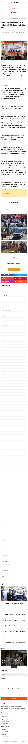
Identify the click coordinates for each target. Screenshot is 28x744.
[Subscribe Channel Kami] (7, 278)
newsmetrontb (14, 741)
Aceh (3, 289)
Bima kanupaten (6, 310)
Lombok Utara (6, 430)
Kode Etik (4, 718)
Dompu (4, 328)
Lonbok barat (5, 442)
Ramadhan (5, 549)
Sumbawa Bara (6, 558)
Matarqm (4, 495)
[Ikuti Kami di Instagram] (7, 281)
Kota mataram (6, 382)
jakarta (4, 346)
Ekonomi (4, 331)
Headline (4, 334)
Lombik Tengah (6, 403)
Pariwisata (5, 532)
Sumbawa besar (6, 564)
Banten (4, 301)
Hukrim (4, 337)
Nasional (4, 517)
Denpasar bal (5, 322)
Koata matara (5, 367)
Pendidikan (5, 534)
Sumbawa (4, 555)
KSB (19, 32)
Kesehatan (5, 361)
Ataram (4, 292)
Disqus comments (14, 269)
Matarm (4, 493)
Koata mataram (6, 370)
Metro (4, 510)
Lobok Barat (5, 397)
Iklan (3, 340)
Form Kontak (5, 731)
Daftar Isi (4, 729)
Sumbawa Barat (6, 561)
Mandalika (5, 469)
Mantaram (5, 472)
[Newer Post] (12, 258)
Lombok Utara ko (6, 433)
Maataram (5, 466)
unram (4, 579)
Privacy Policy (5, 721)
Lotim (3, 460)
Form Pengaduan (6, 733)
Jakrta (4, 349)
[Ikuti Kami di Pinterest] (20, 278)
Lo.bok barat (5, 391)
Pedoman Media (6, 719)
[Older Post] (16, 258)
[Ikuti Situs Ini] (20, 281)
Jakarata (4, 343)
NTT (3, 523)
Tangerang (5, 570)
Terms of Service (6, 723)
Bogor (4, 316)
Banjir (4, 298)
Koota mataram (6, 373)
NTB (3, 519)
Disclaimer (4, 716)
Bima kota (4, 313)
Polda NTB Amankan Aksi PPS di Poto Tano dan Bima (13, 224)
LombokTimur (5, 436)
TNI (3, 576)
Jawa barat (5, 352)
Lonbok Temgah (6, 445)
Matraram (5, 502)
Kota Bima (4, 379)
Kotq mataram (6, 385)
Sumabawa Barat (6, 552)
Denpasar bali (6, 325)
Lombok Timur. (6, 427)
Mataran (4, 490)
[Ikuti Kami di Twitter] (20, 275)
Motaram (4, 514)
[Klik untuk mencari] (26, 2)
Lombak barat (6, 400)
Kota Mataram (6, 376)
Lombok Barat (6, 415)
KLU (3, 364)
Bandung (4, 295)
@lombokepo (6, 193)
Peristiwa (4, 538)
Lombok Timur (6, 424)
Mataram (4, 484)
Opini (3, 525)
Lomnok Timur (6, 439)
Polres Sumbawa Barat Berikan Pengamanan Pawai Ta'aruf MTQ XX (12, 237)
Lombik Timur (5, 406)
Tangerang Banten (7, 573)
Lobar (4, 394)
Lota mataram (6, 454)
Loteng (4, 457)
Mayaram (4, 508)
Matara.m (4, 481)
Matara (4, 478)
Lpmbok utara (6, 463)
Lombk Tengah (6, 412)
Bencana (4, 304)
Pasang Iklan (14, 8)
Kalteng (4, 358)
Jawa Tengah (5, 355)
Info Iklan (4, 734)
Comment (24, 32)
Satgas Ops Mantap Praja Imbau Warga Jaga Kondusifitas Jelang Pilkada (12, 250)
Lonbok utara (5, 451)
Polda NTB (5, 540)
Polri (3, 547)
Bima (3, 307)
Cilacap (4, 319)
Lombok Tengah (6, 421)
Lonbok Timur (5, 448)
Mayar (4, 505)
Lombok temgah (6, 418)
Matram (4, 499)
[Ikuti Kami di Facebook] (7, 275)
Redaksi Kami (5, 736)
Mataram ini (5, 487)
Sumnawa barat (6, 567)
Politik (4, 543)
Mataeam (4, 475)
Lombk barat (5, 409)
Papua (4, 528)
